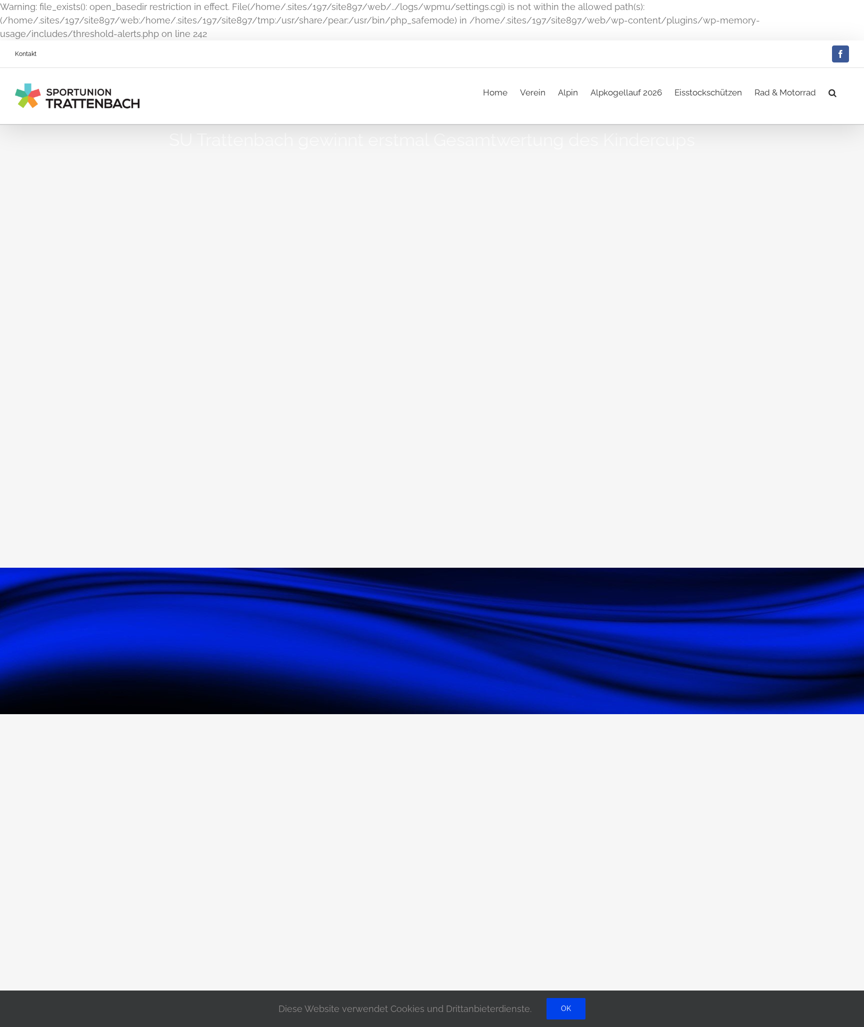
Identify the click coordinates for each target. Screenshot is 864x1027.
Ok (566, 1009)
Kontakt (25, 53)
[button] (832, 90)
